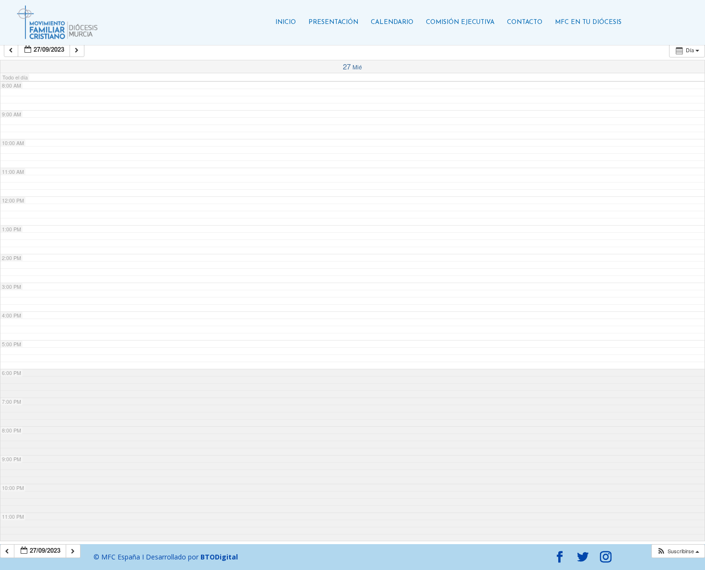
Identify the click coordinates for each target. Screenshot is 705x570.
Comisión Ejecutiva (460, 22)
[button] (678, 551)
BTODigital (219, 556)
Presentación (333, 22)
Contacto (524, 22)
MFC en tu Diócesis (588, 22)
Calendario (392, 22)
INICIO (285, 22)
